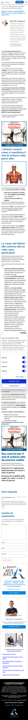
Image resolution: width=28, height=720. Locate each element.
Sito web (3, 553)
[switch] (24, 362)
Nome (3, 542)
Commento (4, 524)
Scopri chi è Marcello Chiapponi (14, 702)
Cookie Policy (12, 695)
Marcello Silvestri (22, 700)
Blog (7, 6)
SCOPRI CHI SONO (15, 45)
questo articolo (13, 85)
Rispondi (3, 508)
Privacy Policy (4, 695)
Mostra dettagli (20, 376)
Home (3, 6)
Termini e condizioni (13, 696)
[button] (26, 2)
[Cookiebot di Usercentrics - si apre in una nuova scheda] (20, 333)
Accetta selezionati (14, 385)
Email (2, 548)
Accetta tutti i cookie (14, 381)
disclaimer (14, 693)
